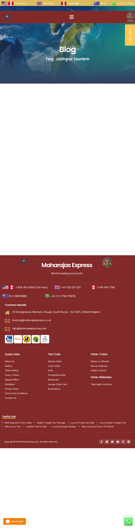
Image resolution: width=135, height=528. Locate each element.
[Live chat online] (14, 521)
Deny (45, 277)
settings (63, 265)
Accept (27, 277)
